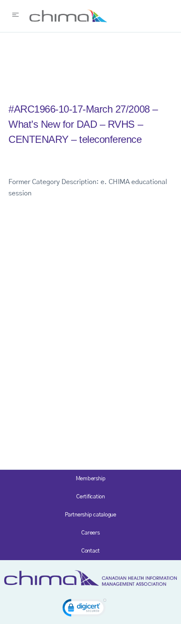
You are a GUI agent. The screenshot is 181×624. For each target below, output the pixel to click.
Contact (90, 551)
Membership (91, 479)
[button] (84, 609)
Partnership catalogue (90, 515)
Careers (90, 533)
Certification (90, 497)
